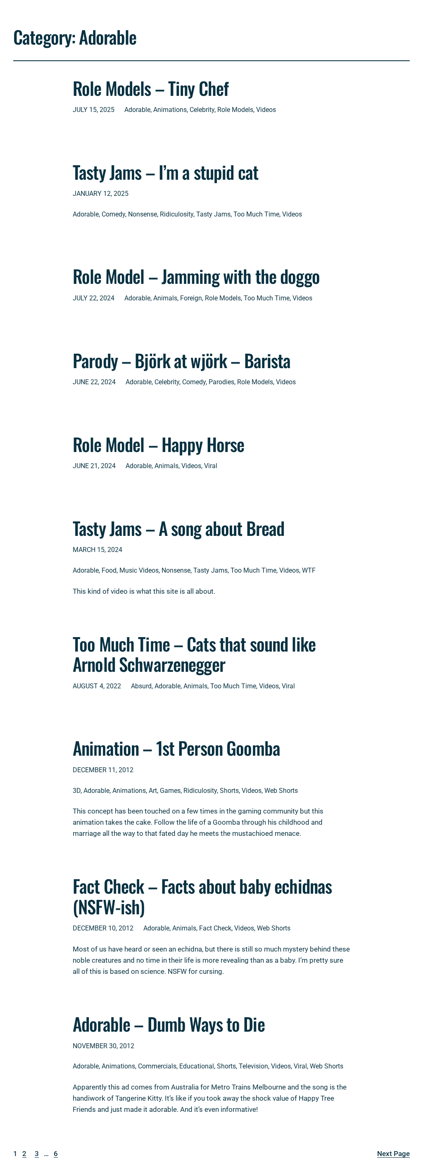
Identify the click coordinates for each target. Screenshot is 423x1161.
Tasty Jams (213, 214)
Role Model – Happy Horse (158, 444)
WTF (309, 570)
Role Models (235, 110)
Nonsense (142, 214)
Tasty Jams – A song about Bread (178, 528)
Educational (196, 1066)
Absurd (141, 686)
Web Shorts (281, 791)
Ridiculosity (176, 214)
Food (109, 570)
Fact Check (215, 928)
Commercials (157, 1066)
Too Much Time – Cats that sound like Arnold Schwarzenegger (194, 653)
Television (253, 1066)
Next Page (393, 1153)
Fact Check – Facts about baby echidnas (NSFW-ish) (202, 896)
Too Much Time (256, 214)
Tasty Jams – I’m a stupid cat (165, 172)
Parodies (221, 382)
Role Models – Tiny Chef (150, 88)
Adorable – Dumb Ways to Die (169, 1023)
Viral (210, 466)
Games (170, 791)
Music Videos (139, 570)
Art (153, 791)
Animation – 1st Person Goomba (176, 748)
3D (77, 791)
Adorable (137, 110)
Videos (266, 110)
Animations (170, 110)
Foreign (191, 298)
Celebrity (202, 110)
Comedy (113, 214)
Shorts (229, 791)
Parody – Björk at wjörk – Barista (182, 360)
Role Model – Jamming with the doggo (196, 276)
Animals (165, 298)
